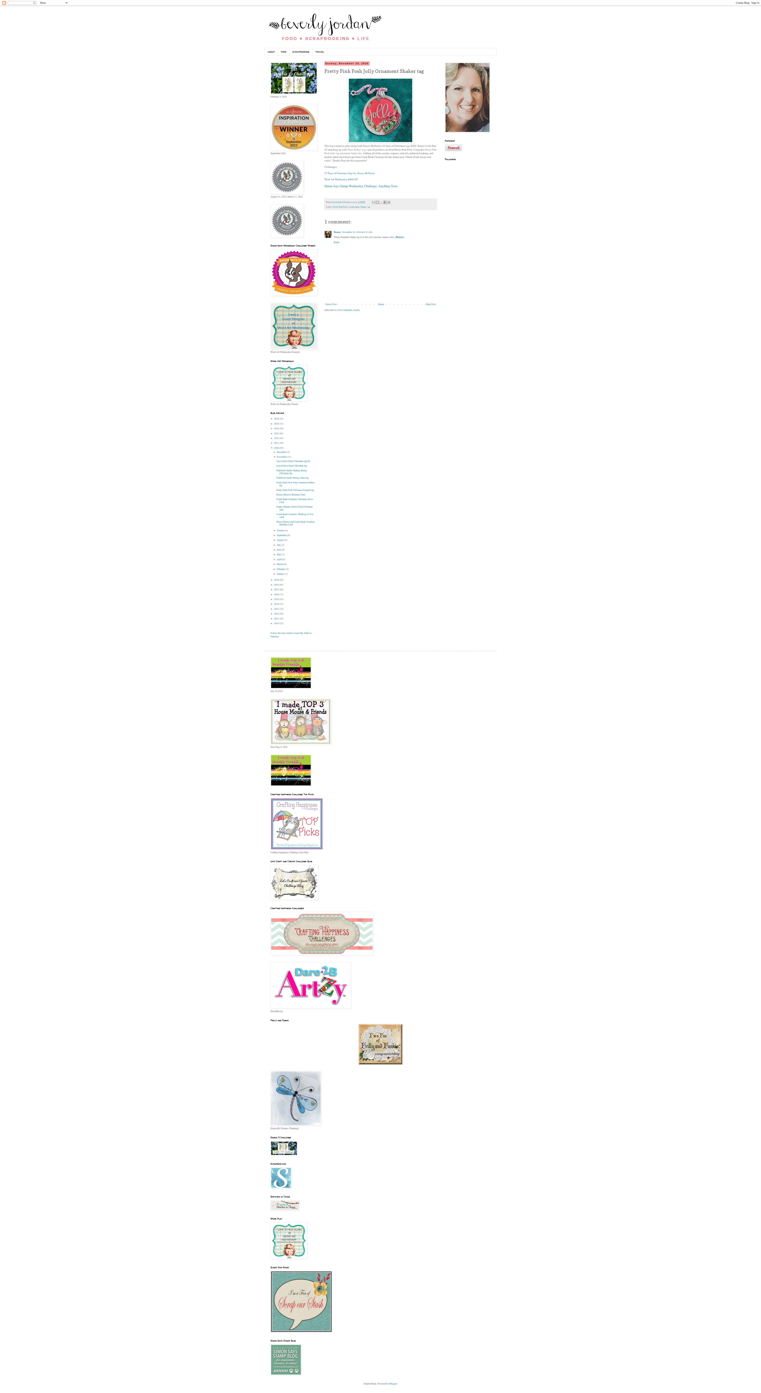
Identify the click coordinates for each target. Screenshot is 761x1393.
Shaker (363, 206)
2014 (276, 603)
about (271, 51)
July (279, 544)
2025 (276, 423)
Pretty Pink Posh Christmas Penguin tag (295, 489)
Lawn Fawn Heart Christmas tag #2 (293, 461)
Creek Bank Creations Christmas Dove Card (294, 500)
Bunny (337, 232)
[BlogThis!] (378, 202)
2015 (276, 599)
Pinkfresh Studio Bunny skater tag (292, 477)
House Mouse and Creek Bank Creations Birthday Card (295, 523)
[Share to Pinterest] (389, 202)
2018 (276, 584)
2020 (276, 447)
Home (381, 304)
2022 (276, 438)
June (279, 549)
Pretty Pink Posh (340, 206)
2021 (276, 442)
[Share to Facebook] (385, 202)
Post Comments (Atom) (348, 309)
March (280, 564)
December (282, 451)
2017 (276, 589)
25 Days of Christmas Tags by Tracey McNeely (349, 173)
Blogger (393, 1383)
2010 (276, 623)
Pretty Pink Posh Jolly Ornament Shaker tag (295, 484)
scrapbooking (300, 51)
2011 (276, 618)
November (282, 456)
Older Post (430, 304)
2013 (276, 608)
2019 (276, 579)
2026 (276, 418)
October (281, 530)
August (280, 539)
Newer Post (331, 304)
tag (369, 206)
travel (319, 51)
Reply (336, 242)
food (283, 51)
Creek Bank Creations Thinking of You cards (294, 515)
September (282, 535)
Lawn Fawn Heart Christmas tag (291, 465)
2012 (276, 613)
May (279, 554)
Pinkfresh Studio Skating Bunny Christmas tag (291, 472)
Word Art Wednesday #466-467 (341, 179)
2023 (276, 433)
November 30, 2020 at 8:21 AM (357, 232)
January (281, 573)
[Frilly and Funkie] (380, 1063)
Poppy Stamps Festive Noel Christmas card (294, 508)
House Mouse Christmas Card (290, 494)
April (279, 559)
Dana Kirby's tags (357, 149)
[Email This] (374, 202)
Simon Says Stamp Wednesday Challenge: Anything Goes (361, 186)
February (281, 569)
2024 (276, 428)
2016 (276, 594)
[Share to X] (381, 202)
